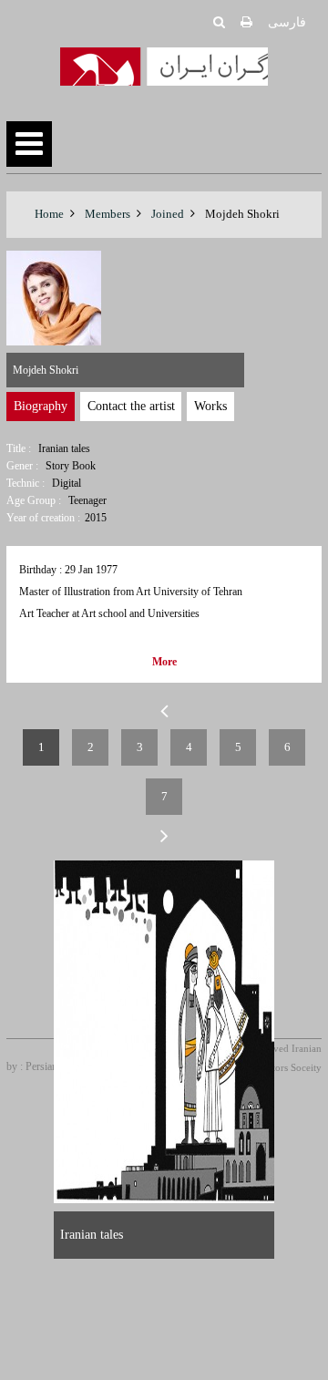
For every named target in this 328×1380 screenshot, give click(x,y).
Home (49, 214)
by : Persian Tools (45, 1066)
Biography (40, 406)
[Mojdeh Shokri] (164, 1031)
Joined (167, 214)
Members (107, 214)
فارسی (287, 22)
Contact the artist (131, 406)
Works (210, 406)
